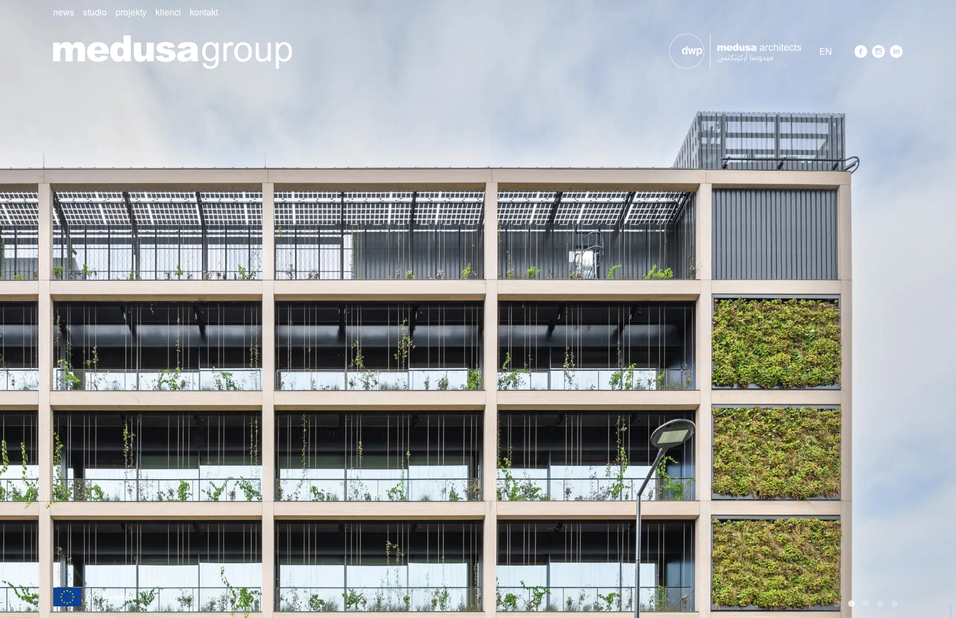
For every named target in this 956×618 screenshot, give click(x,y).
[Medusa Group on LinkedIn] (896, 51)
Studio (95, 12)
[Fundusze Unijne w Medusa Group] (94, 595)
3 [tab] (866, 603)
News (63, 12)
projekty (131, 12)
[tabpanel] (478, 309)
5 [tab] (894, 603)
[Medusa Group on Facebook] (860, 51)
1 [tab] (837, 603)
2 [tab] (851, 603)
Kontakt (204, 12)
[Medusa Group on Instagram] (878, 51)
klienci (168, 12)
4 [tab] (880, 603)
